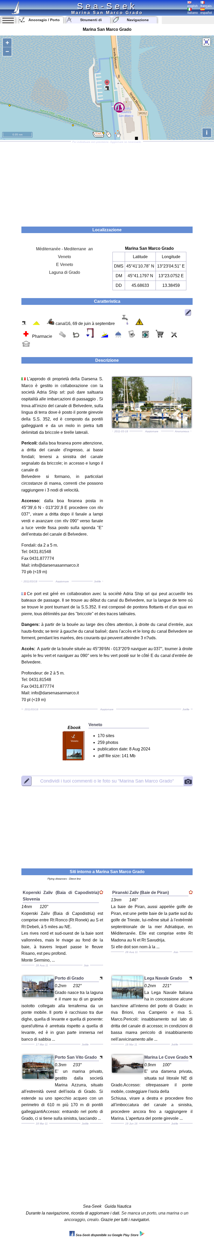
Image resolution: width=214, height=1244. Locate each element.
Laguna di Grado (64, 272)
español (206, 13)
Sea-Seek (107, 6)
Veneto (64, 256)
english (192, 6)
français (206, 6)
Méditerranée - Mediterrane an (64, 249)
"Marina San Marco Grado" (107, 781)
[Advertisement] (107, 182)
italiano (192, 13)
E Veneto (64, 264)
